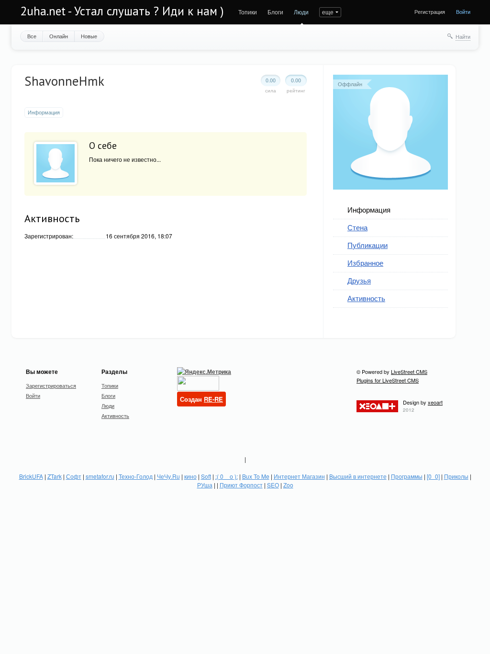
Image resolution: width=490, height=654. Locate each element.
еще (328, 12)
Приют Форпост (241, 485)
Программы (407, 476)
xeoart (435, 402)
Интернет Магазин (299, 476)
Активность (366, 298)
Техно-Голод (136, 476)
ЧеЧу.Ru (168, 476)
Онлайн (58, 36)
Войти (463, 11)
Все (31, 36)
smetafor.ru (100, 476)
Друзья (359, 280)
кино (190, 476)
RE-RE (213, 399)
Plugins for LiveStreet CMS (387, 380)
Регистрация (429, 11)
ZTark (54, 476)
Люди (301, 12)
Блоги (275, 12)
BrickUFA (31, 476)
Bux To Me (255, 476)
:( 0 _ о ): (226, 476)
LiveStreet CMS (409, 371)
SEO (273, 485)
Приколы (456, 476)
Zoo (288, 485)
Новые (89, 36)
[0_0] (433, 476)
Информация (368, 209)
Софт (73, 476)
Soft (206, 476)
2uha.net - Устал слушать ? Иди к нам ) (122, 11)
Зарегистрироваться (51, 385)
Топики (247, 12)
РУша (204, 485)
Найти (463, 36)
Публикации (367, 245)
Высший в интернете (358, 476)
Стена (357, 227)
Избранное (365, 263)
